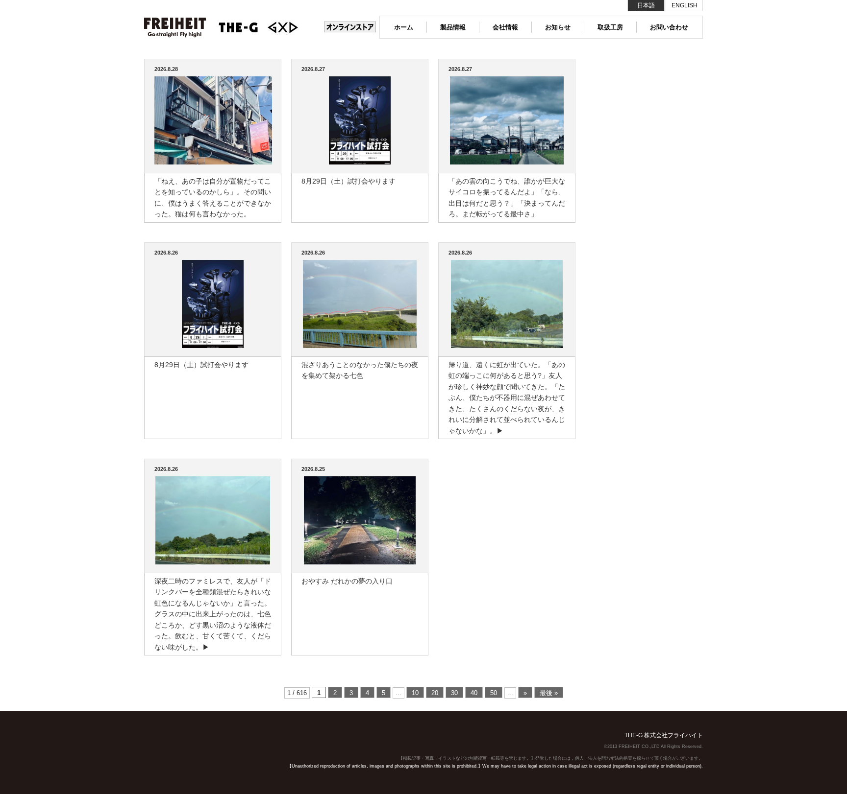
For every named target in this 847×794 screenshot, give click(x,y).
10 (415, 693)
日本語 (646, 5)
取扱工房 (610, 27)
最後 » (549, 693)
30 (454, 693)
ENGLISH (685, 5)
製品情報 (453, 27)
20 (434, 693)
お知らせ (558, 27)
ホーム (403, 27)
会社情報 (505, 27)
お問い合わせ (669, 27)
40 (474, 693)
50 (493, 693)
